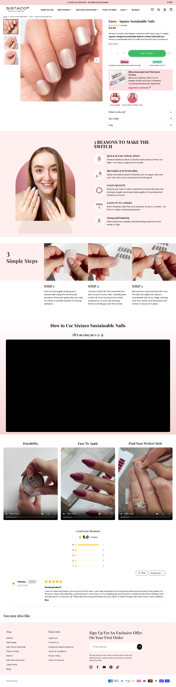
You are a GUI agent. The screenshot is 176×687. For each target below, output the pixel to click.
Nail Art (9, 656)
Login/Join (53, 638)
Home (5, 17)
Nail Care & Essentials (86, 10)
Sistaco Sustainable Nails (18, 17)
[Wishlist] (152, 10)
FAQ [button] (111, 125)
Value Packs (11, 664)
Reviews (135, 10)
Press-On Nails (109, 10)
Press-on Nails (12, 651)
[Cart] (171, 9)
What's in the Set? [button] (117, 111)
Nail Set (9, 638)
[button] (158, 10)
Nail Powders (64, 10)
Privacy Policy (54, 656)
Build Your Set (47, 10)
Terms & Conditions (57, 651)
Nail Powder (11, 642)
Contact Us (53, 642)
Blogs (8, 669)
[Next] (172, 617)
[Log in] (164, 10)
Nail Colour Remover (15, 660)
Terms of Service (56, 660)
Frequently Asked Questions (60, 647)
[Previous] (3, 617)
